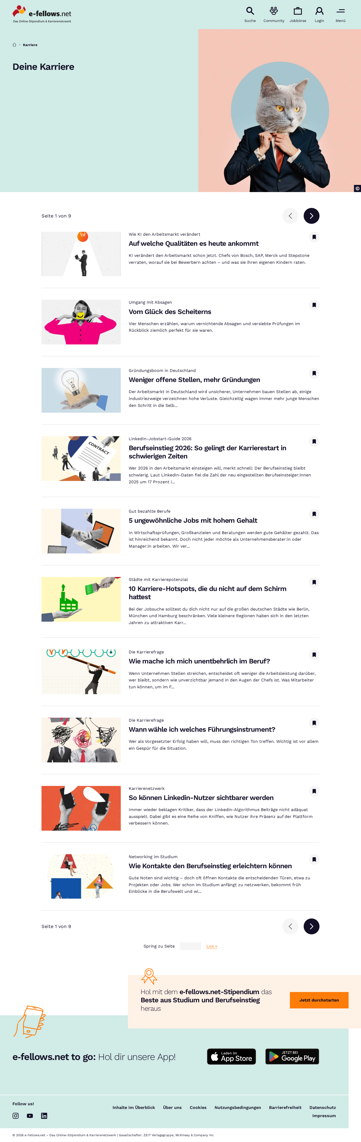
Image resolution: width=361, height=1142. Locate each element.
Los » (211, 946)
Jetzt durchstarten (319, 1000)
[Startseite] (14, 45)
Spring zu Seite (159, 946)
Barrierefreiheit (285, 1107)
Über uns (172, 1107)
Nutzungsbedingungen (238, 1107)
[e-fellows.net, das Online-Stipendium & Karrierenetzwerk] (41, 14)
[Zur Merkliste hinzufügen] (314, 237)
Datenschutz (322, 1107)
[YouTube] (30, 1116)
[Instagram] (15, 1116)
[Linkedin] (44, 1116)
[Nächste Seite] (312, 216)
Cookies (198, 1107)
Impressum (324, 1116)
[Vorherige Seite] (290, 216)
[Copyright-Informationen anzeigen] (357, 188)
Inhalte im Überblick (134, 1107)
